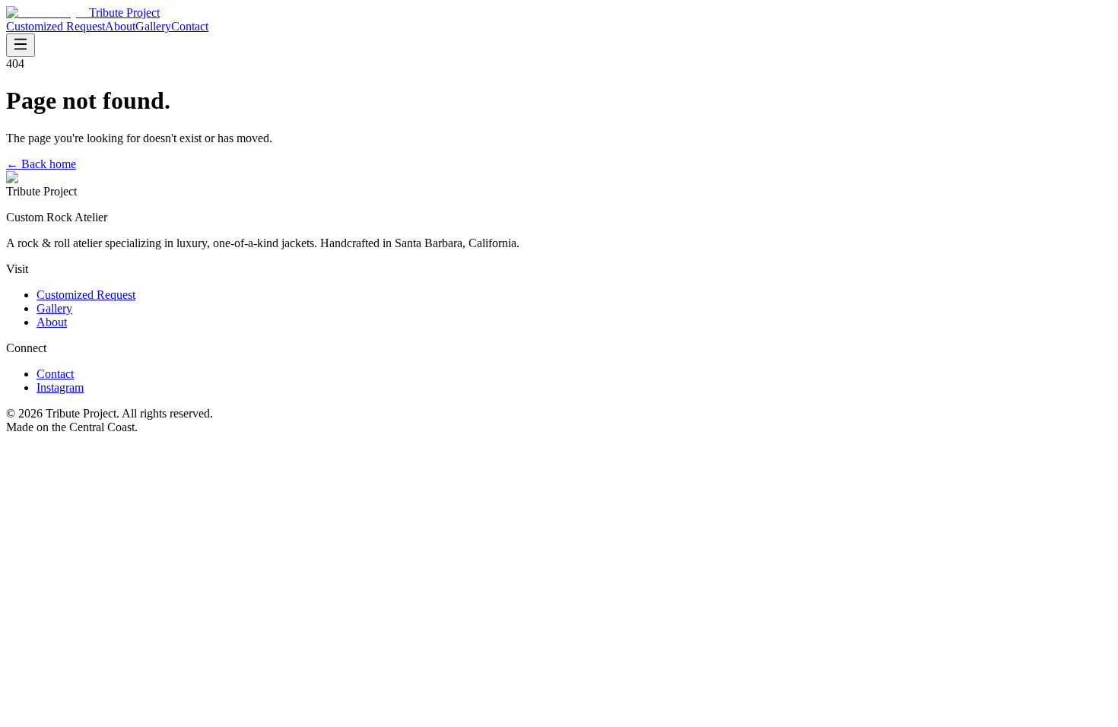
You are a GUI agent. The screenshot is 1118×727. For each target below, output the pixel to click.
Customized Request (55, 26)
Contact (189, 26)
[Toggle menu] (20, 45)
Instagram (60, 387)
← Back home (41, 163)
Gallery (153, 26)
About (120, 26)
